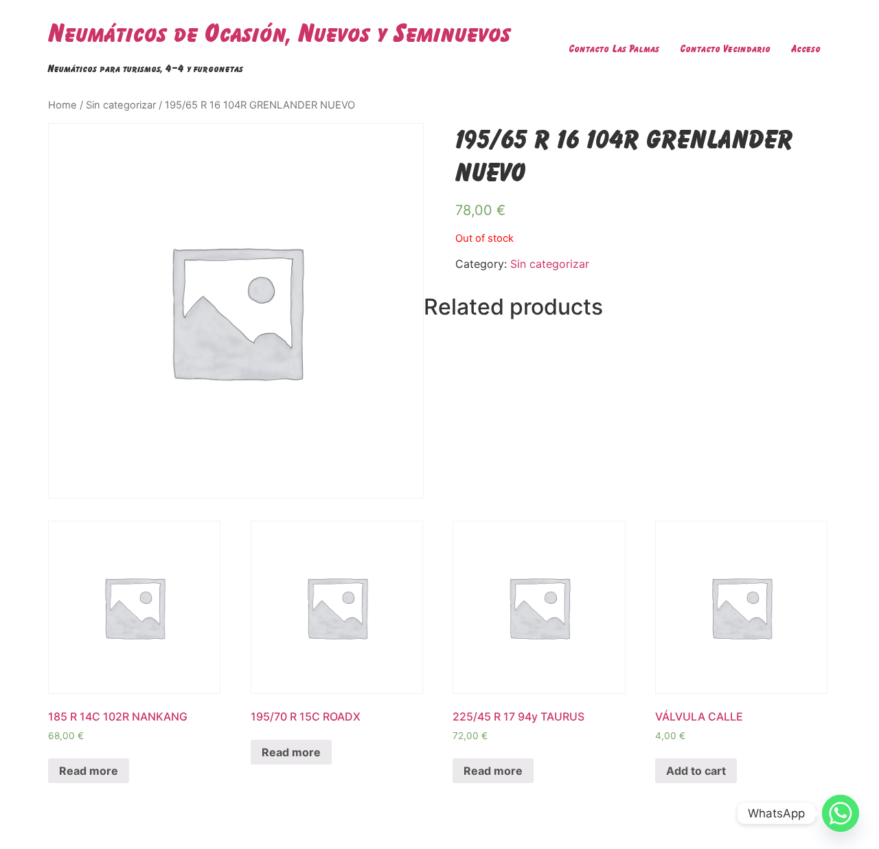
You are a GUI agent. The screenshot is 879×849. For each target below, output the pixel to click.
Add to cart (696, 771)
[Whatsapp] (840, 813)
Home (62, 105)
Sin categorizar (121, 105)
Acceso (806, 48)
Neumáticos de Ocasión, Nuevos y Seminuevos (279, 32)
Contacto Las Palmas (614, 48)
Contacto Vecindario (725, 48)
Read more (88, 771)
